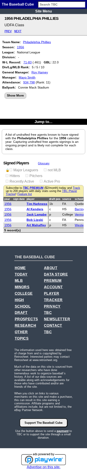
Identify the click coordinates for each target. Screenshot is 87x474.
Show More (15, 95)
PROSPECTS (26, 319)
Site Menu (43, 11)
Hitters (15, 176)
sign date (19, 199)
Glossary (44, 163)
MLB (19, 280)
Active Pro (52, 181)
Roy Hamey (39, 72)
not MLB (54, 170)
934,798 (29, 82)
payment (62, 431)
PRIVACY (52, 306)
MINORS (22, 287)
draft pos (54, 199)
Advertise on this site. (43, 467)
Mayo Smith (27, 77)
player (31, 199)
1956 (20, 47)
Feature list (24, 194)
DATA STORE (56, 274)
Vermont (81, 214)
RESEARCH (25, 325)
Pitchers (35, 176)
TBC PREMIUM (33, 188)
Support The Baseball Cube (43, 422)
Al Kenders (35, 209)
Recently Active (22, 181)
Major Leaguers (25, 170)
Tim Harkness (37, 204)
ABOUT (50, 268)
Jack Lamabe (37, 214)
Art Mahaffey (36, 225)
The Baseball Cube (18, 4)
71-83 (27, 62)
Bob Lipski (35, 220)
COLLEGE (24, 293)
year (7, 199)
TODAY (21, 274)
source (66, 199)
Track (76, 188)
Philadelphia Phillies (37, 42)
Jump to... (43, 122)
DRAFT (21, 313)
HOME (20, 268)
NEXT (17, 31)
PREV (8, 31)
